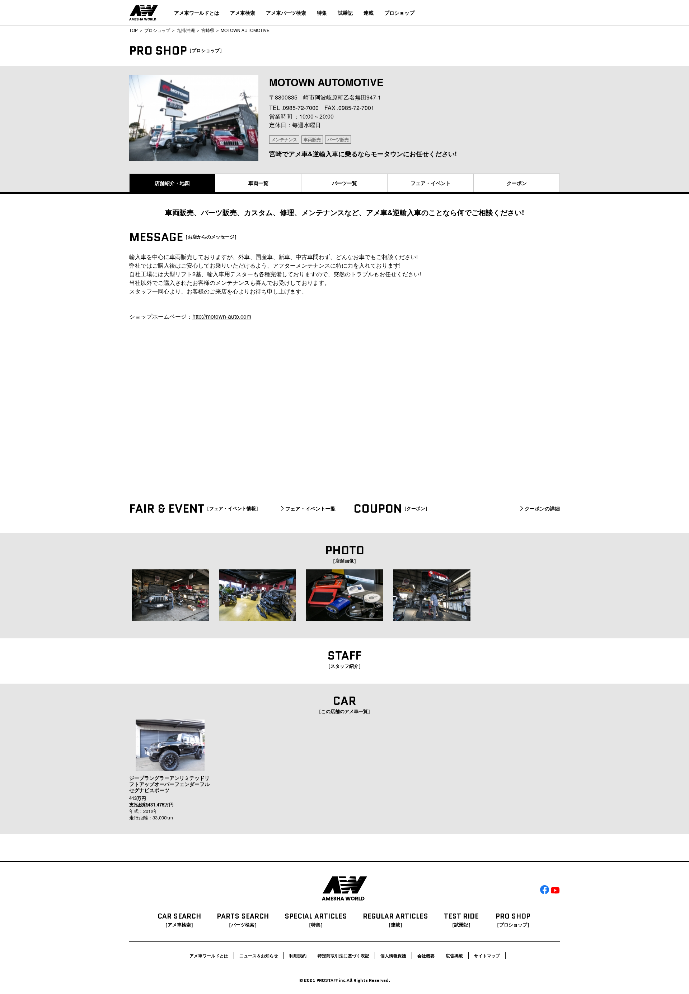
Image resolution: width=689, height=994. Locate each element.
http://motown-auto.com (221, 316)
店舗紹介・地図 (172, 182)
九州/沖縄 (186, 30)
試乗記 (345, 12)
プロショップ (399, 12)
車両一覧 (258, 182)
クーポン (517, 182)
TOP (133, 30)
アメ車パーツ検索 (286, 12)
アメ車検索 (242, 12)
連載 (369, 12)
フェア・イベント (431, 182)
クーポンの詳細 (542, 508)
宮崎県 (207, 30)
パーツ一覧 (344, 182)
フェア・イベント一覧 (310, 508)
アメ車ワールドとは (196, 12)
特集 (322, 12)
